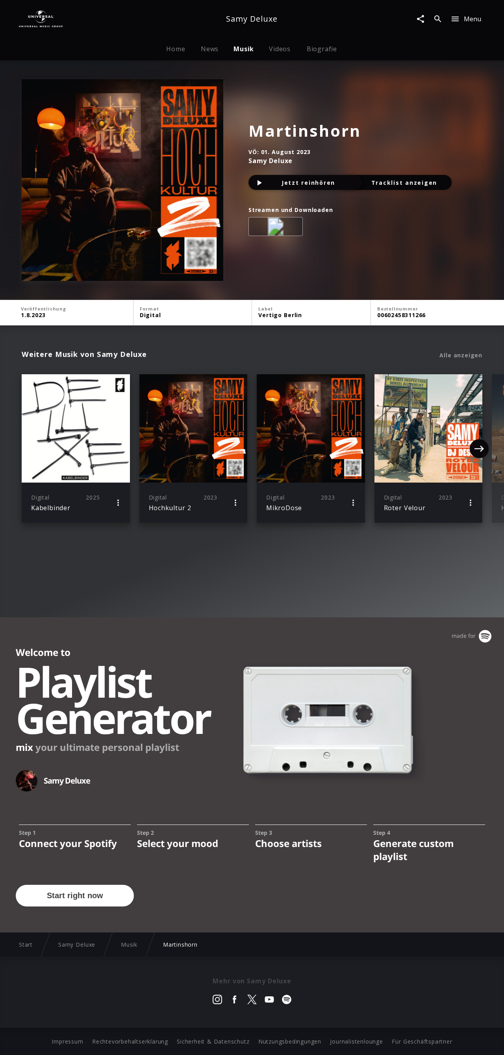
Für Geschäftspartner (422, 1041)
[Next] (479, 448)
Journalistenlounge (356, 1041)
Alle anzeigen (460, 355)
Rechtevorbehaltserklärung (130, 1041)
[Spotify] (277, 228)
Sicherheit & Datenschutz (213, 1041)
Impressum (67, 1041)
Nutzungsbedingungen (289, 1041)
